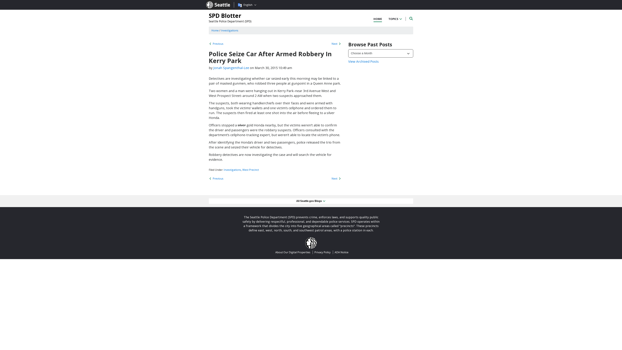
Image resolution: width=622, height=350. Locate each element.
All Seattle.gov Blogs (309, 201)
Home (378, 19)
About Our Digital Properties (292, 252)
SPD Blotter (225, 15)
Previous (217, 44)
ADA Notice (341, 252)
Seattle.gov (213, 2)
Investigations (232, 170)
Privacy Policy (322, 252)
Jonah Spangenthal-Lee (231, 68)
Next (335, 44)
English (247, 5)
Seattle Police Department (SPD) (230, 21)
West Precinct (250, 170)
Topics (393, 19)
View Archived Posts (363, 61)
